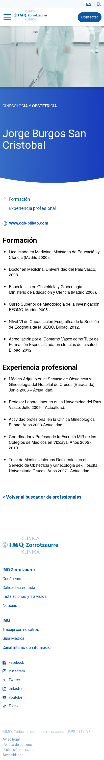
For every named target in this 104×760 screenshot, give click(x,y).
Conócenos (12, 578)
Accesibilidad (13, 755)
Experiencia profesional (32, 208)
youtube (15, 697)
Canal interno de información (28, 647)
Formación (19, 199)
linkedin (15, 689)
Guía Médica (13, 638)
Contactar (89, 17)
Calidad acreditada (19, 587)
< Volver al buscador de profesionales (42, 497)
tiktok (13, 706)
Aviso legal (11, 739)
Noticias (10, 605)
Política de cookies (17, 745)
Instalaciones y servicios (25, 596)
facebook (16, 662)
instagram (16, 671)
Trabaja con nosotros (21, 629)
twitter (14, 680)
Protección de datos (18, 750)
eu (99, 4)
